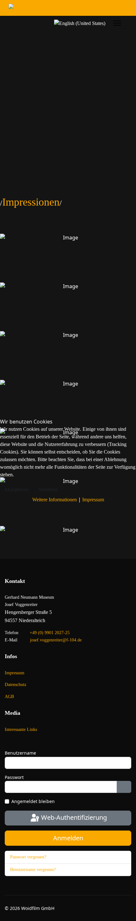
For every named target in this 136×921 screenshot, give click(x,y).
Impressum (93, 499)
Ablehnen (48, 489)
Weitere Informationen (54, 499)
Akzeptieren (16, 489)
